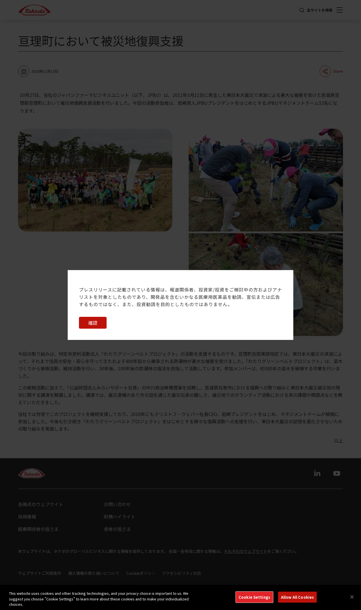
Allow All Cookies (297, 597)
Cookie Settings (254, 597)
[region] (180, 597)
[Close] (352, 597)
